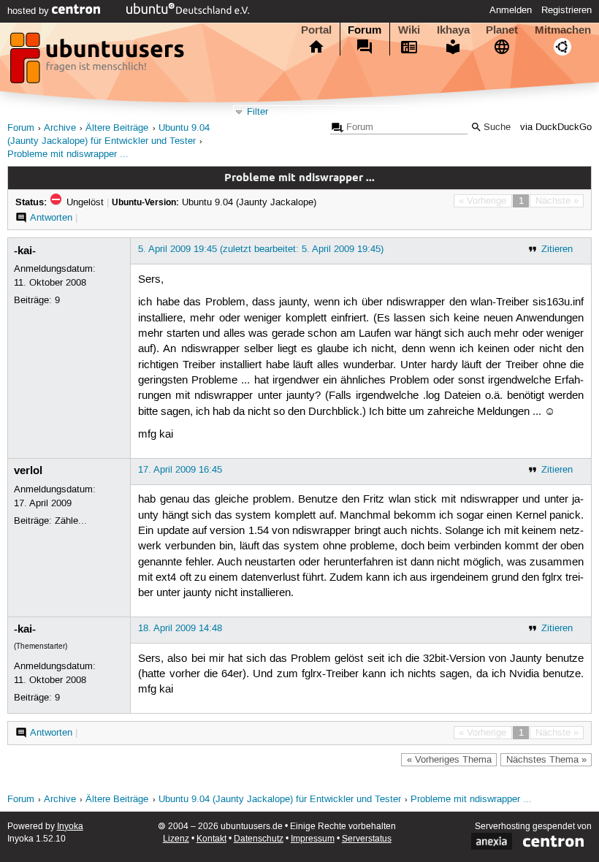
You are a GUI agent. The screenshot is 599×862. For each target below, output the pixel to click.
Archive (60, 128)
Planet (502, 30)
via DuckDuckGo (556, 127)
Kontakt (211, 839)
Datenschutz (258, 839)
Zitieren (557, 249)
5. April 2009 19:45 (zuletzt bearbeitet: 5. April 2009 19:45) (261, 249)
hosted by (29, 11)
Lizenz (176, 839)
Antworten (51, 218)
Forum (364, 30)
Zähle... (71, 521)
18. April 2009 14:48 (180, 628)
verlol (28, 470)
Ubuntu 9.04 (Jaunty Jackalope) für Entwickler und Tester (280, 799)
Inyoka (70, 826)
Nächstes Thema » (546, 760)
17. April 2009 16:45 (180, 470)
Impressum (313, 839)
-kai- (25, 250)
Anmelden (510, 10)
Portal (316, 30)
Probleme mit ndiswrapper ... (68, 154)
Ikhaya (453, 30)
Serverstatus (367, 839)
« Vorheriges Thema (449, 760)
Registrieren (566, 10)
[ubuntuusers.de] (98, 62)
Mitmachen (563, 30)
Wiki (409, 30)
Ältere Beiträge (116, 128)
